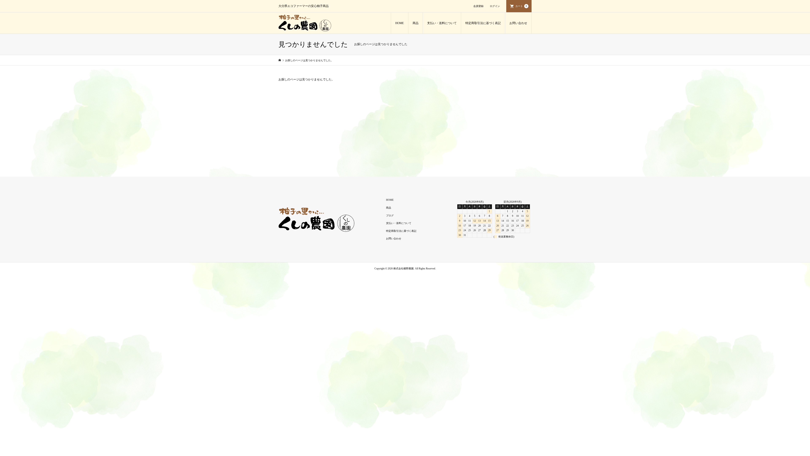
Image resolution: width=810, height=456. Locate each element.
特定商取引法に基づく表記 (483, 23)
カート (521, 6)
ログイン (495, 6)
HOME (399, 23)
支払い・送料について (442, 23)
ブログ (390, 215)
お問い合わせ (518, 23)
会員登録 (478, 6)
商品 (415, 23)
